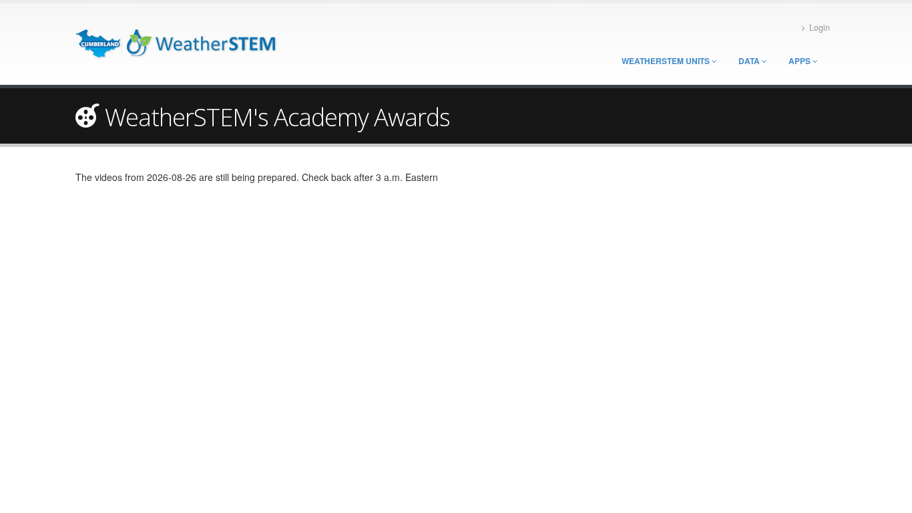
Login (819, 27)
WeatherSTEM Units (667, 61)
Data (750, 61)
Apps (800, 61)
